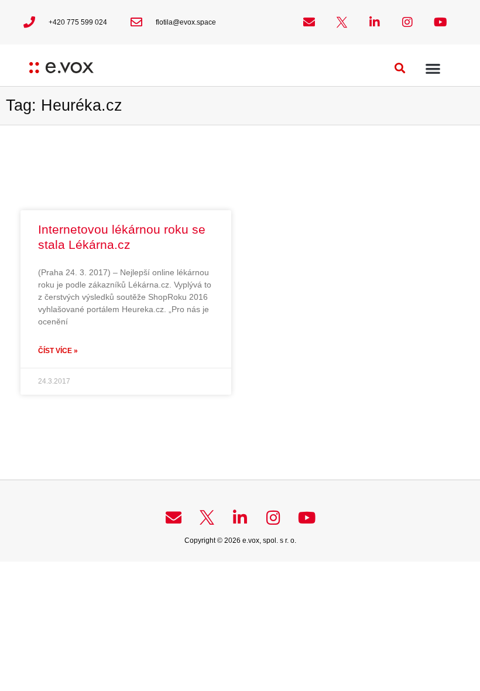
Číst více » (58, 351)
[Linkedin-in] (374, 22)
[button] (400, 68)
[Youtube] (440, 22)
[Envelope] (309, 22)
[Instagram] (407, 22)
